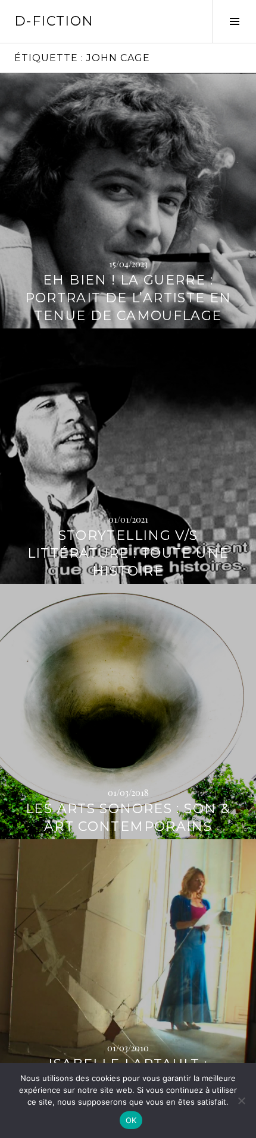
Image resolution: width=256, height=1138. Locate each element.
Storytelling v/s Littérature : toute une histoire (128, 553)
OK (131, 1120)
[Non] (241, 1101)
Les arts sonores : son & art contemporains (128, 817)
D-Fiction (53, 21)
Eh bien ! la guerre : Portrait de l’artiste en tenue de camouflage (128, 298)
